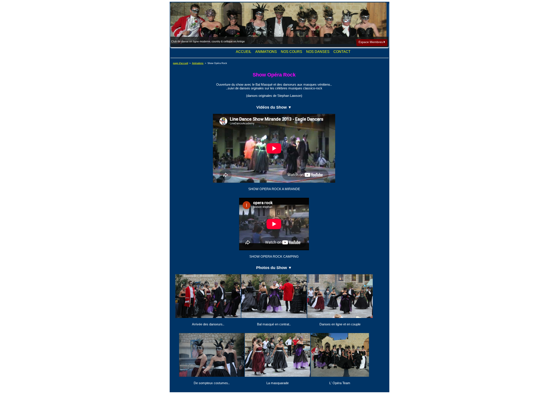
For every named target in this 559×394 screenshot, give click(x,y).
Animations (198, 63)
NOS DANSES (318, 52)
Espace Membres (371, 42)
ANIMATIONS (266, 52)
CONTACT (341, 52)
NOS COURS (291, 52)
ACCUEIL (243, 52)
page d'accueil (180, 63)
